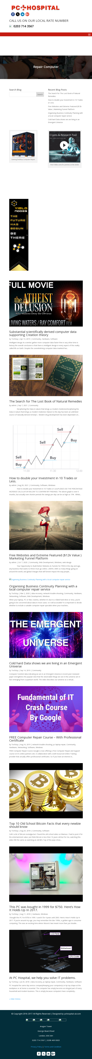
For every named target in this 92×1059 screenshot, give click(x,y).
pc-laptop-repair (59, 744)
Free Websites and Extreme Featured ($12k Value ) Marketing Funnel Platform (45, 556)
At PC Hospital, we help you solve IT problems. (42, 978)
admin (14, 405)
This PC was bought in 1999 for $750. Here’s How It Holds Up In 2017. (44, 908)
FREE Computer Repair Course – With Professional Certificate (45, 739)
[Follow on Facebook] (13, 14)
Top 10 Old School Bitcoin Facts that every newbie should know (45, 825)
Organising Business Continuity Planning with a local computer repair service (43, 587)
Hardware (45, 339)
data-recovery (37, 593)
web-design (67, 562)
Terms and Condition (52, 1046)
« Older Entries (14, 999)
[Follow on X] (18, 14)
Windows (51, 485)
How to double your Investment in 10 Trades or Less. (43, 479)
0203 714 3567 (24, 26)
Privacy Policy (36, 1046)
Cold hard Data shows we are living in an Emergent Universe (45, 664)
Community (36, 339)
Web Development (46, 562)
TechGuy (15, 339)
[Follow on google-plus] (27, 14)
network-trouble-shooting (53, 593)
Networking (13, 596)
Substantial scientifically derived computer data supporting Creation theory (42, 333)
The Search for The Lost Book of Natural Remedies (45, 401)
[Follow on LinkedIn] (22, 14)
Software (54, 339)
